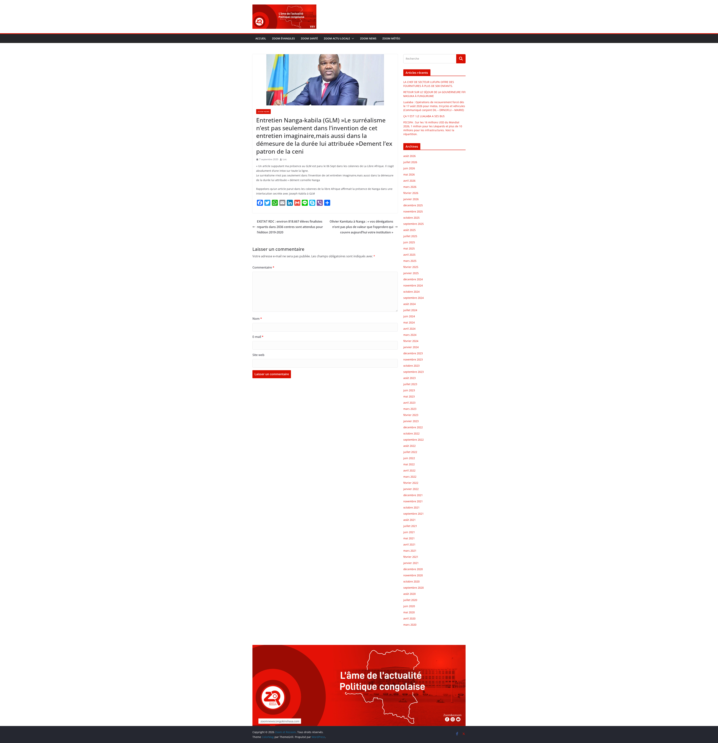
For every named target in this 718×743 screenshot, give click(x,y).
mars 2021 (409, 550)
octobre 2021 (411, 507)
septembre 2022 (413, 439)
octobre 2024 (411, 291)
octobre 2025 (411, 217)
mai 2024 (409, 322)
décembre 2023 (413, 353)
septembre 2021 (413, 513)
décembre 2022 (413, 427)
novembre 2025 (413, 211)
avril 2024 (409, 328)
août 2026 (409, 156)
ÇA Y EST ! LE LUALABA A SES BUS (424, 116)
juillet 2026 (410, 162)
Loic (285, 159)
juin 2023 (409, 390)
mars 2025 (409, 261)
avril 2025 (409, 254)
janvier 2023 (411, 421)
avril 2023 (409, 402)
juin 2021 (409, 532)
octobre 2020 (411, 581)
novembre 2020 (413, 575)
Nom (257, 319)
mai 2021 (409, 538)
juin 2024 (409, 316)
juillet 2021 (410, 526)
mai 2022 (409, 464)
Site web (258, 355)
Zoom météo (391, 38)
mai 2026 (409, 174)
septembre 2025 (413, 224)
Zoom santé (309, 38)
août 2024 (409, 304)
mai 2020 (409, 612)
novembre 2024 (413, 285)
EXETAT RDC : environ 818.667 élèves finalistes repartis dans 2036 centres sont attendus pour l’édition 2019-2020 (290, 226)
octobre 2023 (411, 365)
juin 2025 (409, 242)
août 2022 (409, 446)
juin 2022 (409, 458)
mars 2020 (409, 624)
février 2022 (410, 483)
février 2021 (410, 557)
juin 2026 (409, 168)
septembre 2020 (413, 587)
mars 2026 (409, 187)
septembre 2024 (413, 298)
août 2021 (409, 520)
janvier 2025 (411, 273)
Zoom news (368, 38)
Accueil (260, 38)
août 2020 (409, 594)
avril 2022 (409, 470)
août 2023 (409, 378)
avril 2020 (409, 618)
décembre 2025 (413, 205)
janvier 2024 (411, 347)
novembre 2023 (413, 359)
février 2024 (410, 341)
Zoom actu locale (337, 38)
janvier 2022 (411, 489)
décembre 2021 (413, 495)
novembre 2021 (413, 501)
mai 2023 (409, 396)
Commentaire (263, 267)
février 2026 (410, 193)
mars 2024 (409, 335)
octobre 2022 (411, 433)
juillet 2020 (410, 600)
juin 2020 (409, 606)
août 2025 (409, 230)
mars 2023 (409, 409)
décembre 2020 (413, 569)
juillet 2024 (410, 310)
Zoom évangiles (283, 38)
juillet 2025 (410, 236)
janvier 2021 (411, 563)
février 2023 (410, 415)
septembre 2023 (413, 372)
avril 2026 (409, 180)
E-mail (257, 337)
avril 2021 (409, 544)
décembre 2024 (413, 279)
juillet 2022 (410, 452)
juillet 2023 (410, 384)
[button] (352, 38)
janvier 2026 (411, 199)
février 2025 (410, 267)
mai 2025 (409, 248)
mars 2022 (409, 476)
